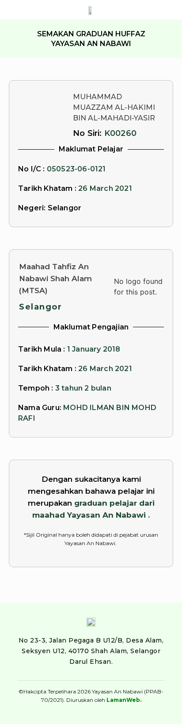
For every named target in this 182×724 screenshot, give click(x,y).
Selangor (40, 307)
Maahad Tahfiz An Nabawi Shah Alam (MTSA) (55, 278)
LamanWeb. (123, 700)
